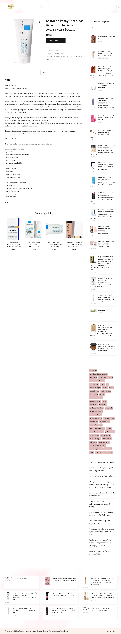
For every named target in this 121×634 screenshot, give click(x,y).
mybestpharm (94, 421)
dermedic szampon (95, 387)
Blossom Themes (42, 631)
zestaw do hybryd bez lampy (103, 452)
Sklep (110, 7)
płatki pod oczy (94, 435)
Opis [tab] (44, 73)
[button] (39, 22)
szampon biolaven (104, 442)
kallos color (102, 404)
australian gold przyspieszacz (98, 374)
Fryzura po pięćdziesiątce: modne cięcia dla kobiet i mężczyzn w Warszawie (101, 532)
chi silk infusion (94, 384)
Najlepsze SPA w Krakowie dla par (102, 476)
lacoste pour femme (95, 415)
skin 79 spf (49, 59)
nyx (101, 425)
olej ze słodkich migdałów (97, 428)
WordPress (64, 631)
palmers (109, 428)
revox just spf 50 (107, 439)
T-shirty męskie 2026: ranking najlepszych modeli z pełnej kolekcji (100, 504)
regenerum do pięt (95, 439)
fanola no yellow (59, 56)
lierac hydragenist (109, 418)
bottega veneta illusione (106, 377)
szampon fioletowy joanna (97, 445)
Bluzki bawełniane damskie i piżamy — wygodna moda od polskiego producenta (100, 543)
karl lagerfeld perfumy (96, 408)
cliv (107, 384)
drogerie (104, 387)
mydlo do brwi (94, 425)
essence (111, 387)
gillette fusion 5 (94, 391)
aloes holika (93, 371)
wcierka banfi (108, 449)
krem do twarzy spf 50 (96, 411)
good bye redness (106, 391)
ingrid (104, 401)
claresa (103, 384)
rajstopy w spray (105, 435)
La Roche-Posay (58, 54)
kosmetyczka (109, 408)
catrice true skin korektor (97, 381)
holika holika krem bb (96, 398)
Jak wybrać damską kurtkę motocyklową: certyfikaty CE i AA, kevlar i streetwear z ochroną (102, 484)
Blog (117, 7)
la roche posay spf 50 (96, 418)
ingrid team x (93, 404)
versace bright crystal (96, 449)
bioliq (51, 56)
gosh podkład (94, 394)
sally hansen (93, 442)
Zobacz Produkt (56, 41)
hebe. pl (101, 394)
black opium (93, 377)
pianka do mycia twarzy (74, 56)
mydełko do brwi (105, 421)
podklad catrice (109, 432)
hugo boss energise (95, 401)
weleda (92, 452)
